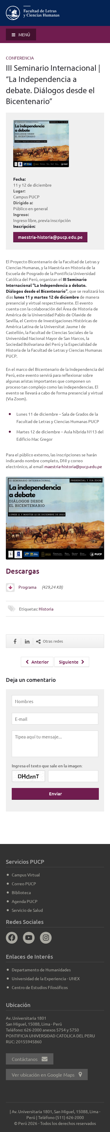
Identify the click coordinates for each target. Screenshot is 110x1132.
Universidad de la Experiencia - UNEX (46, 978)
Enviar (55, 794)
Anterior (39, 662)
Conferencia (20, 57)
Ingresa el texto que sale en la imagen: (47, 766)
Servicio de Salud (27, 910)
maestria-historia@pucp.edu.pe (50, 237)
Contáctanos (25, 1059)
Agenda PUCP (25, 901)
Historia (46, 608)
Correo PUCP (24, 883)
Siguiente (69, 662)
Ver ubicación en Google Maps (44, 1074)
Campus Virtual (26, 874)
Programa (29, 587)
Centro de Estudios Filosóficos (40, 987)
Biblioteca (21, 892)
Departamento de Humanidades (41, 969)
